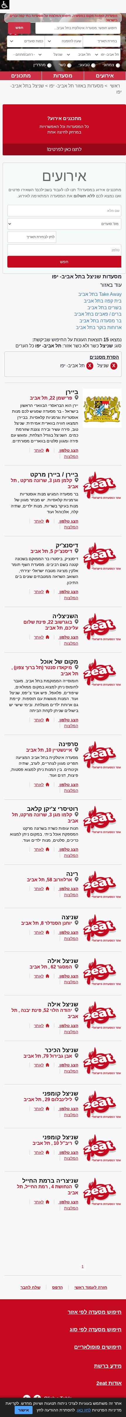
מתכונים (21, 76)
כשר (62, 64)
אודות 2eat (109, 1383)
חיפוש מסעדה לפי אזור (95, 1312)
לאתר (39, 450)
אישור (23, 1410)
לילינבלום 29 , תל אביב (48, 1099)
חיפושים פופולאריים (98, 1347)
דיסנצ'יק (67, 545)
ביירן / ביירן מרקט (54, 474)
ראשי (115, 85)
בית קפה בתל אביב (103, 300)
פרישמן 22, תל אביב (51, 397)
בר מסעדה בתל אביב (100, 320)
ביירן (72, 392)
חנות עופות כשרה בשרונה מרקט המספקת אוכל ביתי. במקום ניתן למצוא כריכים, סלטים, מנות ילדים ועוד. (44, 834)
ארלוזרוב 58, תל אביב (49, 879)
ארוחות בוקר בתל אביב (99, 327)
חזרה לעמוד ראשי (90, 1287)
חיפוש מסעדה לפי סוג (96, 1329)
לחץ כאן (84, 1410)
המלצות (71, 456)
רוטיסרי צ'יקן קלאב (52, 809)
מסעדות (62, 76)
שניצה (70, 917)
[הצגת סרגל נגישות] (4, 4)
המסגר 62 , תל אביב (51, 966)
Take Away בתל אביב (100, 294)
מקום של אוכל (59, 661)
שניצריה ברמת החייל (50, 1180)
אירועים (105, 76)
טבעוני (84, 64)
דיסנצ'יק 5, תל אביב (51, 551)
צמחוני (108, 64)
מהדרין (39, 64)
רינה (72, 874)
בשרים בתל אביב (104, 307)
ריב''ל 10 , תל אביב (52, 1143)
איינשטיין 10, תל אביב (49, 750)
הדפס (57, 1287)
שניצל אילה (62, 961)
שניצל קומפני (60, 1093)
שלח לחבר (30, 1287)
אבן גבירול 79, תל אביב (47, 1056)
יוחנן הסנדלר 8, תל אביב (46, 923)
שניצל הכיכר (61, 1050)
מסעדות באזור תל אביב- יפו (76, 85)
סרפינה (68, 744)
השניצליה (65, 616)
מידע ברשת (108, 1366)
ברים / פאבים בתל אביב (98, 314)
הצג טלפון (68, 450)
